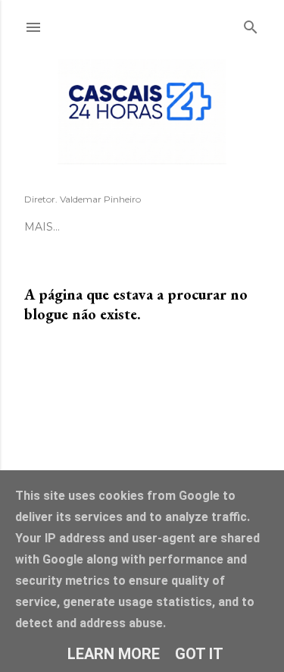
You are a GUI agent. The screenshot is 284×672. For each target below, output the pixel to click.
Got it (199, 654)
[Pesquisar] (251, 24)
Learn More (113, 654)
